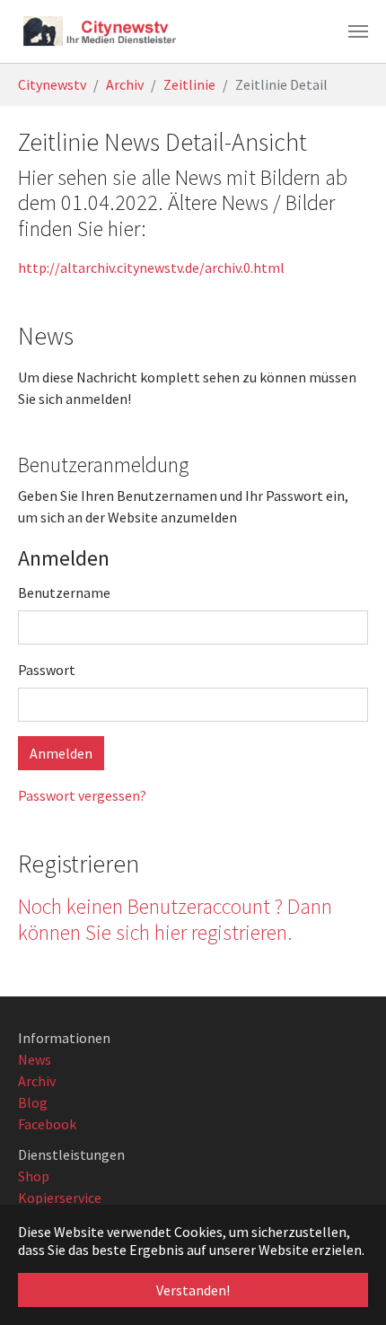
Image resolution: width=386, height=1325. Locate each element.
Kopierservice (59, 1198)
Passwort (46, 670)
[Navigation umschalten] (358, 31)
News (34, 1059)
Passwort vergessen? (82, 795)
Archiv (37, 1081)
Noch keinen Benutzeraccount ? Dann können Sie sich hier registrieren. (175, 919)
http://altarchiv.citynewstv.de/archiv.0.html (151, 267)
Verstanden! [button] (193, 1290)
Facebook (47, 1124)
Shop (33, 1176)
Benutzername (64, 592)
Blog (33, 1102)
